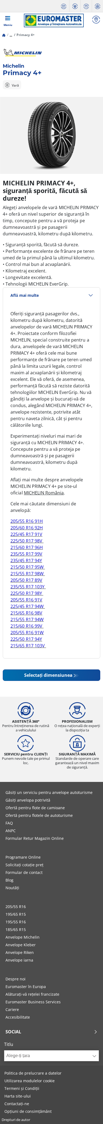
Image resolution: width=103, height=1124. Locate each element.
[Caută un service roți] (96, 20)
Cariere (12, 1009)
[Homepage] (3, 34)
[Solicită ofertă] (86, 6)
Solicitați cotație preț (24, 864)
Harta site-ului (17, 1096)
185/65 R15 (15, 929)
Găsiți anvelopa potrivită (27, 800)
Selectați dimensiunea (48, 675)
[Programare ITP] (74, 6)
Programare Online (23, 857)
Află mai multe (24, 295)
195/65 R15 (15, 914)
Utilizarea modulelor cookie (29, 1080)
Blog (9, 880)
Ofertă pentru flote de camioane (35, 807)
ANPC (10, 830)
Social (13, 1032)
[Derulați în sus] (88, 1112)
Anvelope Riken (19, 952)
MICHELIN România (44, 493)
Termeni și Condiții (21, 1088)
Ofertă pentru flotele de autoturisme (39, 815)
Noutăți (12, 887)
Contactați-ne (16, 1103)
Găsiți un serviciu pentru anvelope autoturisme (49, 792)
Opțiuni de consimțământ (28, 1111)
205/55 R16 (15, 906)
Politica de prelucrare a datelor (33, 1073)
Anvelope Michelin (22, 937)
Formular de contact (24, 872)
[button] (11, 34)
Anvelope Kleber (20, 944)
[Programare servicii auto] (63, 6)
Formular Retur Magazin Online (34, 838)
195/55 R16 (15, 921)
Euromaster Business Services (33, 1001)
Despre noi (15, 978)
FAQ (9, 823)
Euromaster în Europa (25, 986)
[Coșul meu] (97, 6)
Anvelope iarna (19, 960)
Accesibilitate (17, 1017)
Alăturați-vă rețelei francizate (32, 994)
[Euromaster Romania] (54, 20)
